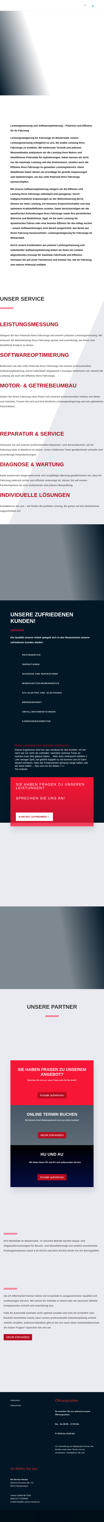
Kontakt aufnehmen (33, 816)
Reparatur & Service (32, 434)
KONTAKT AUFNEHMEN (28, 892)
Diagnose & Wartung (32, 464)
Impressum (15, 1400)
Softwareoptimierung (34, 355)
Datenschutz (15, 1405)
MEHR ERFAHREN (52, 1135)
